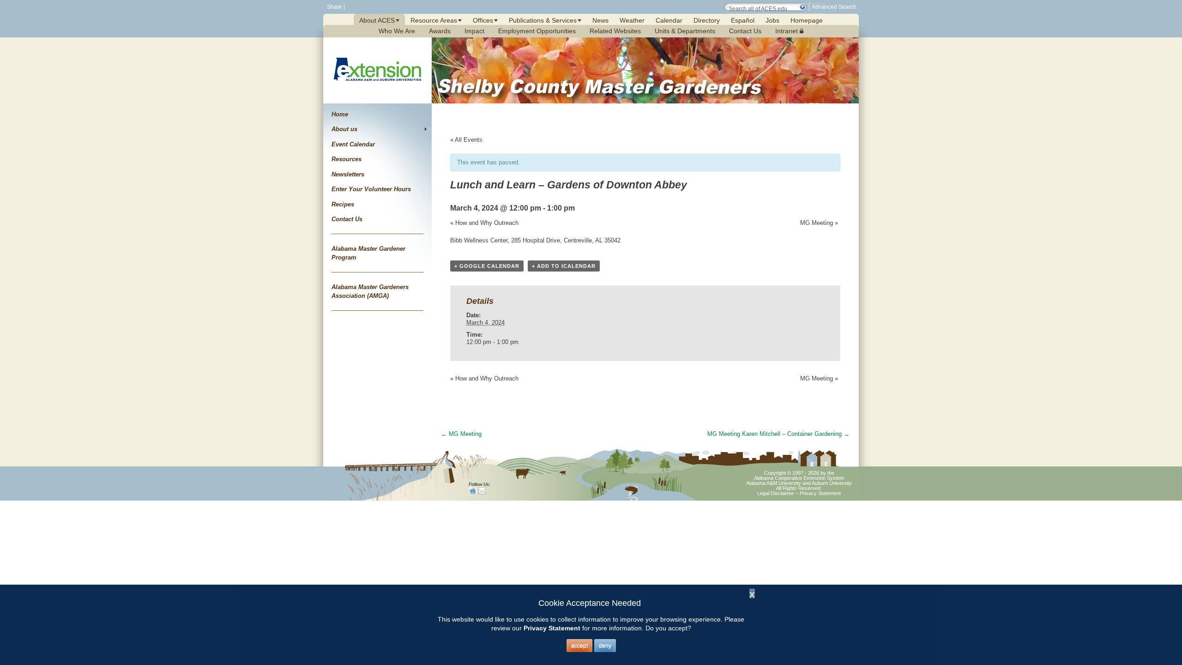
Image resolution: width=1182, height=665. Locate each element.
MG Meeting (819, 222)
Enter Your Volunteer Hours (371, 189)
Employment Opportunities (537, 31)
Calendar (669, 20)
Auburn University (832, 483)
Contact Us (745, 31)
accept (579, 645)
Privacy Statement (820, 493)
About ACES (377, 20)
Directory (707, 20)
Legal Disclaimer (775, 493)
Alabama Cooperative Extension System (799, 478)
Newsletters (348, 174)
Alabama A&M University (773, 483)
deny (605, 645)
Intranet (787, 31)
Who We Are (397, 31)
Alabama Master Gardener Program (368, 253)
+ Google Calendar (486, 266)
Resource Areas (433, 20)
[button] (802, 7)
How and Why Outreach (484, 222)
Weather (632, 20)
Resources (347, 159)
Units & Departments (685, 31)
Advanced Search (834, 7)
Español (742, 20)
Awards (440, 31)
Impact (474, 31)
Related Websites (615, 31)
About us (344, 129)
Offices (483, 20)
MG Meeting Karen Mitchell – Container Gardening (778, 433)
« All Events (466, 139)
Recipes (343, 204)
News (600, 20)
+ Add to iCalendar (564, 266)
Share (334, 7)
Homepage (806, 20)
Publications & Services (543, 20)
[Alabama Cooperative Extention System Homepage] (377, 91)
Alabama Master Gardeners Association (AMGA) (370, 292)
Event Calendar (353, 144)
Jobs (772, 20)
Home (340, 114)
